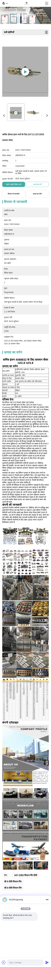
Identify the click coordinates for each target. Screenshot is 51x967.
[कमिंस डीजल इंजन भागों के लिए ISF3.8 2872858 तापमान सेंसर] (25, 72)
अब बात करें (37, 184)
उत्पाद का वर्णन (37, 194)
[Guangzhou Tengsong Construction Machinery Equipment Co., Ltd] (26, 3)
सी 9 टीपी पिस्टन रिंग (13, 881)
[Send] (47, 962)
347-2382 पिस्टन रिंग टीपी (25, 875)
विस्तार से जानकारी (13, 194)
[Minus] (47, 899)
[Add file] (4, 962)
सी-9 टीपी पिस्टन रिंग (13, 888)
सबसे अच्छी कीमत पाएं (13, 184)
